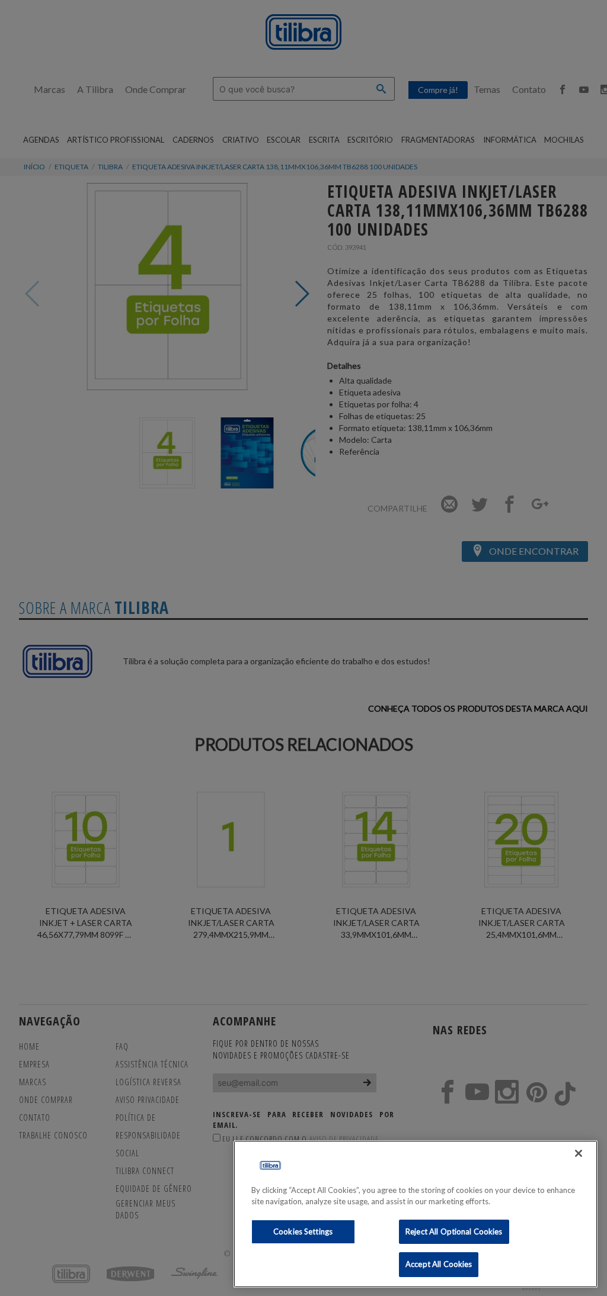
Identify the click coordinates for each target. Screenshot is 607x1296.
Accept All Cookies (438, 1264)
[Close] (579, 1153)
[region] (416, 1214)
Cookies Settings (303, 1231)
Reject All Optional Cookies (454, 1231)
